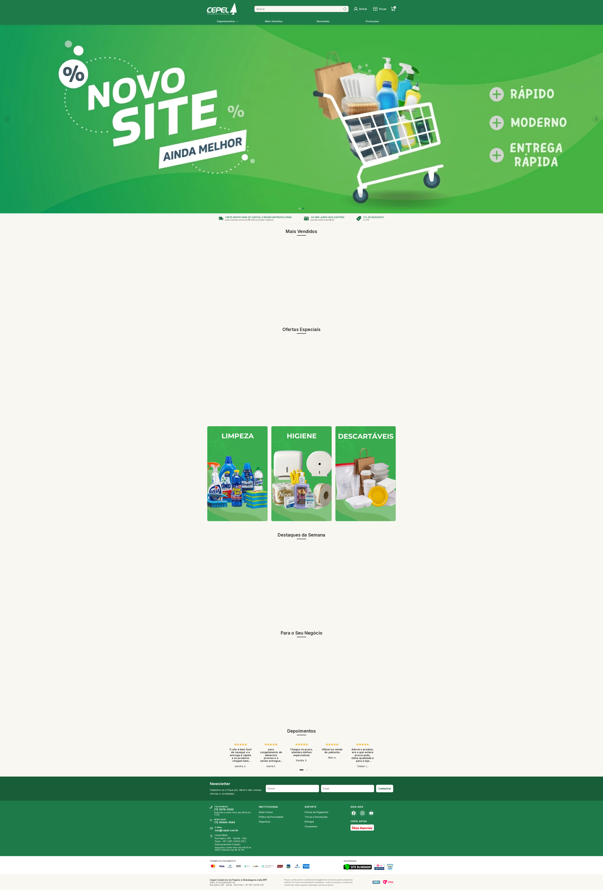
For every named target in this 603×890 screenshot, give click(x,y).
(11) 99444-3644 (224, 822)
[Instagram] (362, 813)
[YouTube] (371, 813)
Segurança (264, 821)
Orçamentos (311, 826)
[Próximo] (596, 119)
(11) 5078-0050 (224, 809)
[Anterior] (7, 119)
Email (326, 788)
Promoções (372, 21)
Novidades (323, 21)
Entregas (309, 821)
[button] (300, 208)
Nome (271, 788)
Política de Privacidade (271, 817)
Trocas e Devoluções (316, 817)
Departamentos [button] (226, 21)
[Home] (229, 9)
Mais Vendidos (273, 21)
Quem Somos (266, 812)
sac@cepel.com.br (227, 830)
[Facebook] (353, 813)
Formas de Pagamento (316, 812)
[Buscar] (345, 9)
